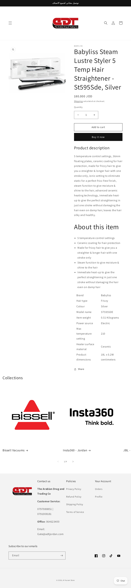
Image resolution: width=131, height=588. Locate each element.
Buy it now (98, 137)
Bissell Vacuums (14, 450)
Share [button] (81, 369)
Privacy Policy (73, 489)
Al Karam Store (69, 580)
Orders (99, 489)
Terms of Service (75, 512)
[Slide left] (58, 461)
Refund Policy (73, 496)
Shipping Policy (74, 504)
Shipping (78, 101)
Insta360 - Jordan (75, 450)
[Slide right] (73, 461)
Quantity (78, 107)
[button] (10, 23)
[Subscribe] (61, 556)
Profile (98, 496)
